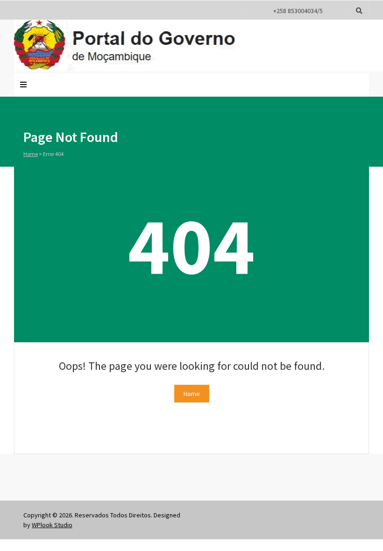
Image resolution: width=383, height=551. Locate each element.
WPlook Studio (52, 525)
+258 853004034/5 (298, 11)
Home (30, 153)
